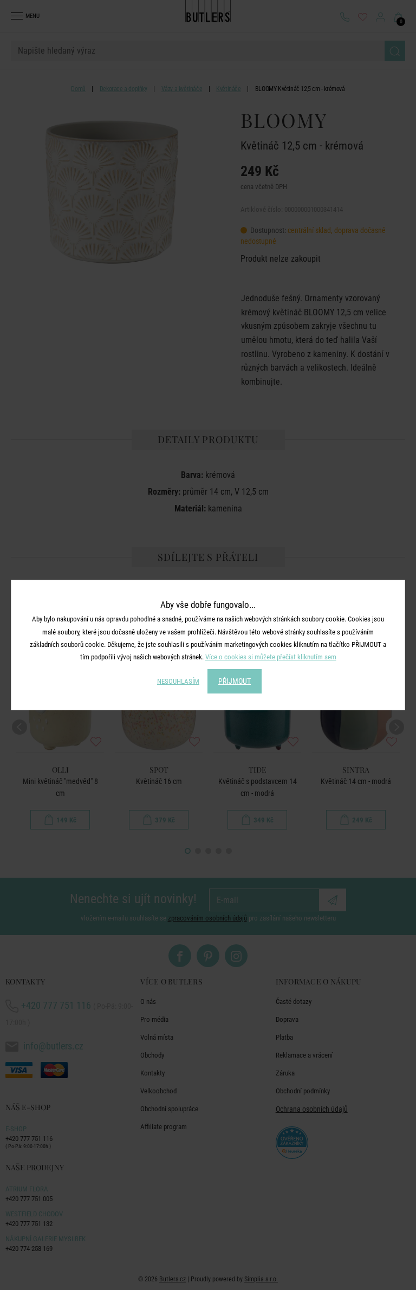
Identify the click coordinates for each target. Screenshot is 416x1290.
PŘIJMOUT (234, 681)
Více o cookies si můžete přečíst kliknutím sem (270, 657)
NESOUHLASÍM (178, 681)
